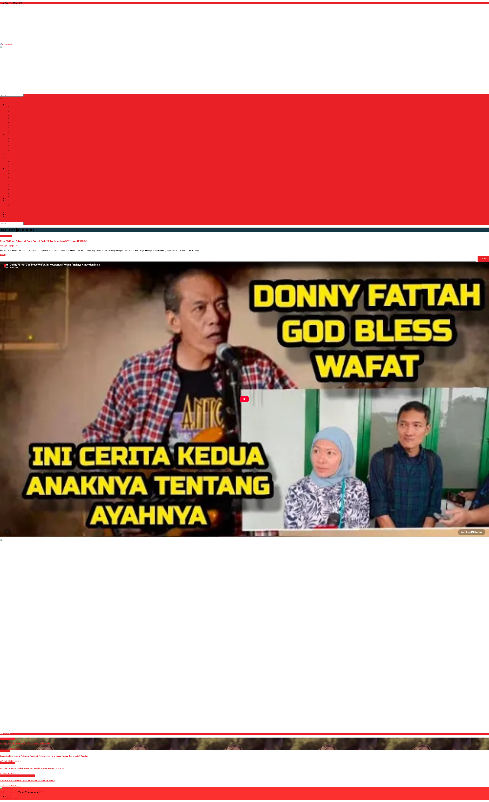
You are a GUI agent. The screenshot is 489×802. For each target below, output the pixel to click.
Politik (12, 111)
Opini (7, 212)
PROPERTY (15, 152)
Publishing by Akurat (9, 792)
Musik (12, 175)
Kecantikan (14, 164)
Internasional (15, 109)
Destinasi (14, 203)
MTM (41, 792)
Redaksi (8, 796)
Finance (13, 139)
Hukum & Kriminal (18, 113)
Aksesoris (14, 159)
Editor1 (19, 246)
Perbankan (14, 143)
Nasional (13, 106)
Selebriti (13, 178)
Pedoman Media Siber (14, 799)
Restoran (13, 207)
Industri (13, 127)
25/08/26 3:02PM (7, 773)
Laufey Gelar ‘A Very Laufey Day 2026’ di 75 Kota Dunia (25, 744)
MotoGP (13, 191)
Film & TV (14, 173)
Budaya (13, 171)
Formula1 (14, 189)
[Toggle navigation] (1, 98)
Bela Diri (14, 184)
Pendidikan (14, 118)
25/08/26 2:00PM (7, 785)
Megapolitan (10, 155)
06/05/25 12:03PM (8, 246)
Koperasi (13, 141)
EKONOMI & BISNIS (14, 134)
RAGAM (9, 217)
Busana (13, 162)
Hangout (13, 166)
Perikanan (14, 150)
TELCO (8, 198)
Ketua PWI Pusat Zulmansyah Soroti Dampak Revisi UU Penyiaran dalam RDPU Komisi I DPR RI (43, 241)
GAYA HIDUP (11, 157)
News (7, 104)
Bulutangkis (15, 187)
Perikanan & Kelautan (19, 132)
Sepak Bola (14, 194)
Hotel (12, 205)
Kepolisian (14, 125)
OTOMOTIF (10, 210)
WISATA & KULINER (14, 201)
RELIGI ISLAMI (12, 219)
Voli (11, 196)
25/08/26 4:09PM (7, 761)
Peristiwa (14, 120)
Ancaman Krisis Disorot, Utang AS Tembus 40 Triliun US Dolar (27, 780)
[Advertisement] (244, 24)
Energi (13, 129)
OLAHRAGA (11, 180)
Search (2, 255)
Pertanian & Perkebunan (20, 145)
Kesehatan (14, 116)
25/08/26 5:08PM (7, 749)
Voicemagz (9, 214)
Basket (13, 182)
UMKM (13, 148)
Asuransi (13, 136)
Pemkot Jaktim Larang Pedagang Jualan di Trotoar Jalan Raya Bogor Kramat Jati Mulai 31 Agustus (44, 756)
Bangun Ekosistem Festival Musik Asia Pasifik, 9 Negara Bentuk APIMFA (32, 768)
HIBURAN (10, 168)
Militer (13, 123)
